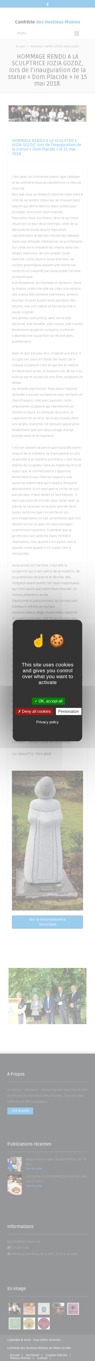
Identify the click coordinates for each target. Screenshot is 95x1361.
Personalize (68, 711)
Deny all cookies (36, 711)
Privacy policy (47, 722)
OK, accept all (50, 701)
